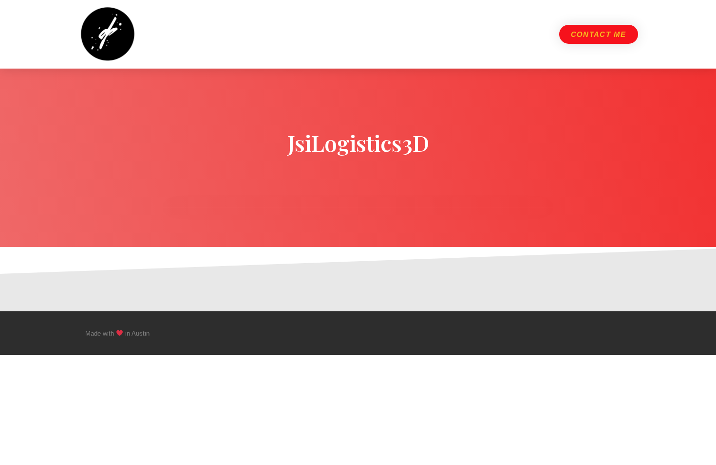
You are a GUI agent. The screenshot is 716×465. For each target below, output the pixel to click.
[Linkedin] (627, 333)
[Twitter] (608, 333)
